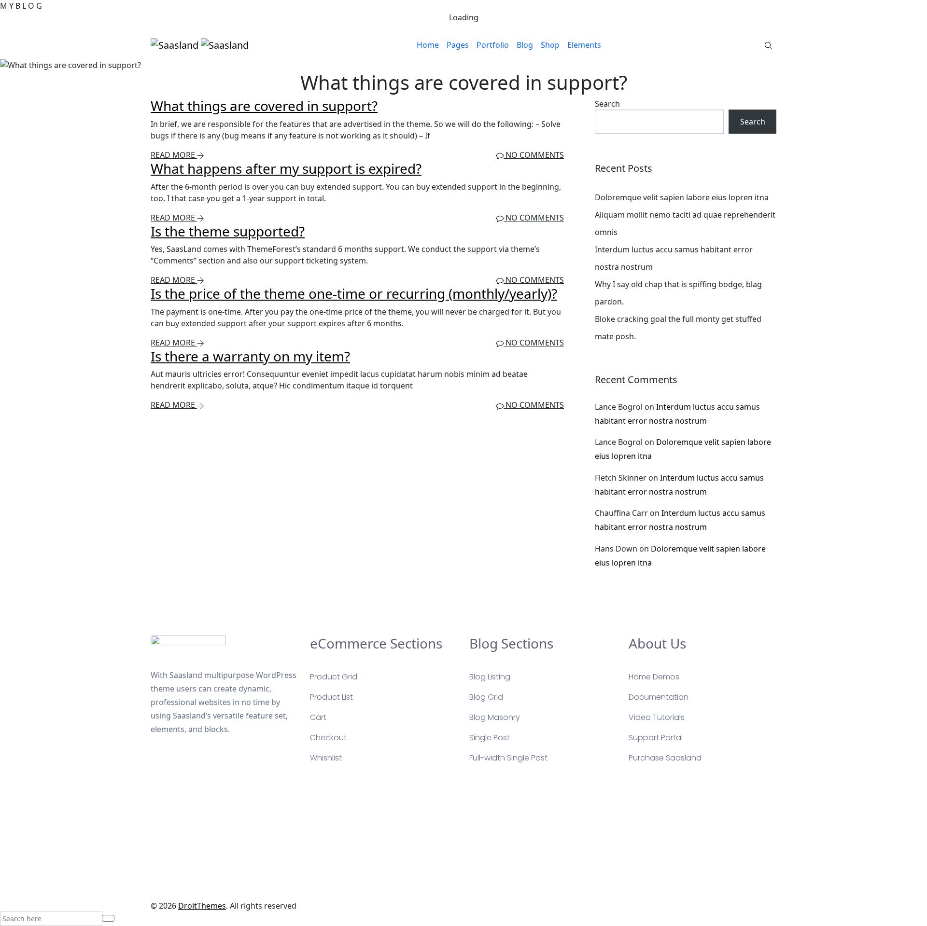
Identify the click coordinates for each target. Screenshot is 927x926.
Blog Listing (489, 676)
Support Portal (656, 737)
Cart (318, 717)
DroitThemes (202, 905)
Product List (331, 697)
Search (607, 103)
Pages (458, 45)
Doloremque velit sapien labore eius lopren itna (682, 197)
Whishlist (326, 757)
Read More (174, 155)
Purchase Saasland (665, 757)
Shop (550, 45)
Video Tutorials (657, 717)
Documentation (658, 697)
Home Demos (654, 676)
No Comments (534, 155)
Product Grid (333, 676)
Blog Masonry (494, 717)
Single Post (489, 737)
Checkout (328, 737)
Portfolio (493, 45)
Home (428, 45)
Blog (525, 45)
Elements (584, 45)
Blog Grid (486, 697)
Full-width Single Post (508, 757)
